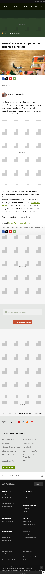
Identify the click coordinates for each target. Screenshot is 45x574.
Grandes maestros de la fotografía (31, 456)
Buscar (42, 476)
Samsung (17, 33)
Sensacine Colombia (30, 557)
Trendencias (6, 535)
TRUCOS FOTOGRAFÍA (30, 7)
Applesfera (5, 501)
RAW (24, 461)
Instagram (23, 421)
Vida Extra (26, 498)
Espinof (25, 511)
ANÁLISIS (16, 7)
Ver (23, 322)
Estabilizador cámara (24, 413)
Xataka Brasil (6, 554)
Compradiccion (7, 541)
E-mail (14, 78)
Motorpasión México (30, 560)
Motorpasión (27, 521)
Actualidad (27, 447)
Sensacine (26, 508)
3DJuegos (26, 495)
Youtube (19, 421)
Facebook (3, 78)
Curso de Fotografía (30, 451)
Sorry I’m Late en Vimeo (19, 223)
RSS (27, 421)
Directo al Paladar (8, 521)
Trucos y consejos (29, 439)
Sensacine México (29, 554)
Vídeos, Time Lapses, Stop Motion (21, 227)
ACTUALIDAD (6, 7)
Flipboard (10, 78)
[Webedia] (40, 1)
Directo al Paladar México (10, 560)
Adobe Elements (8, 461)
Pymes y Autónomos (30, 538)
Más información (24, 572)
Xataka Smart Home (8, 504)
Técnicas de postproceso (11, 447)
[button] (16, 94)
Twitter (6, 78)
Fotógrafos (6, 443)
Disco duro (7, 33)
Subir (37, 484)
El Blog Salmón (28, 535)
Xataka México (7, 551)
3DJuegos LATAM (28, 551)
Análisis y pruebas (8, 439)
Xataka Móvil (6, 498)
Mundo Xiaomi (7, 506)
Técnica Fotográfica (9, 455)
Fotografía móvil (28, 443)
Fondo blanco (38, 413)
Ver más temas (8, 467)
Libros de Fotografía (9, 451)
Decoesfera (6, 538)
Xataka (4, 495)
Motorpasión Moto (29, 524)
